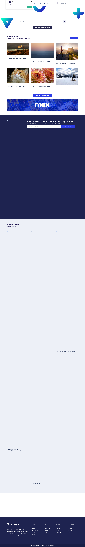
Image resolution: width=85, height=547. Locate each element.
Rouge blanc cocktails (13, 449)
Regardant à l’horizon (61, 62)
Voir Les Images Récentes (43, 95)
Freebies (20, 58)
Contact (46, 532)
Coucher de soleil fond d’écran (39, 60)
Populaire (58, 528)
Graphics (24, 58)
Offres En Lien (47, 528)
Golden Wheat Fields (13, 57)
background (15, 58)
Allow (29, 7)
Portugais (70, 530)
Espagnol (70, 528)
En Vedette (58, 532)
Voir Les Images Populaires (42, 27)
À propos (46, 530)
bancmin (10, 58)
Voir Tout (74, 37)
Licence (33, 534)
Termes (33, 528)
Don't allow (23, 7)
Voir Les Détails (18, 48)
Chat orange (11, 85)
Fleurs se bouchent (36, 85)
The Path (58, 350)
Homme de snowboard (61, 86)
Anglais (69, 532)
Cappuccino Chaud (36, 483)
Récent (57, 530)
